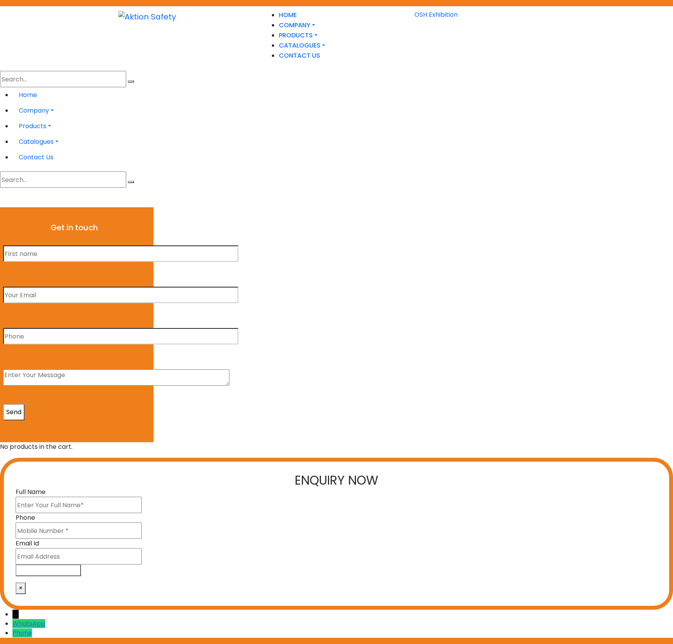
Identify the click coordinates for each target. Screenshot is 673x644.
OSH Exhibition (436, 14)
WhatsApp (28, 623)
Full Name (31, 491)
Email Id (27, 543)
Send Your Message (48, 570)
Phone (25, 517)
